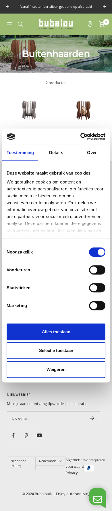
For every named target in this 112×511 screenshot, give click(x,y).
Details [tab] (56, 152)
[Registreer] (92, 418)
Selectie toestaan (56, 350)
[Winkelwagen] (102, 24)
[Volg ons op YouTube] (39, 435)
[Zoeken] (20, 24)
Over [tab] (92, 152)
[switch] (97, 270)
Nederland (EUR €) (18, 463)
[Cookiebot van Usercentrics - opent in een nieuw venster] (80, 136)
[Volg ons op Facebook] (13, 435)
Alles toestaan (56, 331)
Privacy (71, 472)
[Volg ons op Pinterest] (26, 435)
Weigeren (56, 369)
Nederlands (47, 461)
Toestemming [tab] (20, 152)
